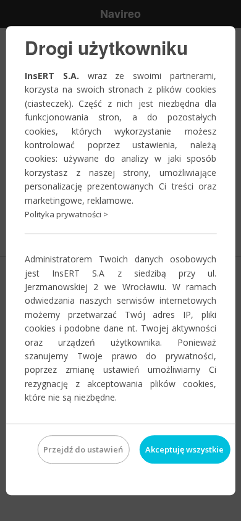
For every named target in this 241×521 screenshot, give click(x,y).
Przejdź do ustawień (83, 449)
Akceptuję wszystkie (184, 449)
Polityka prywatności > (66, 214)
